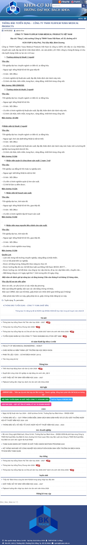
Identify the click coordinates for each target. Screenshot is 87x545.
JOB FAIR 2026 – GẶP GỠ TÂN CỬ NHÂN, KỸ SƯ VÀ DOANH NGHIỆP (26, 404)
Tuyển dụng (8, 300)
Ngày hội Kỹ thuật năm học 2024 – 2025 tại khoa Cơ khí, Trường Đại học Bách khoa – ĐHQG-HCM (38, 413)
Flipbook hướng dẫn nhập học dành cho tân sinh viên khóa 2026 (26, 382)
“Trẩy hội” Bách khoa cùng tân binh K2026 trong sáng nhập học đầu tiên (28, 479)
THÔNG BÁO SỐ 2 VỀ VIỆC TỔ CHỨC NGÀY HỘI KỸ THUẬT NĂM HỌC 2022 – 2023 (33, 425)
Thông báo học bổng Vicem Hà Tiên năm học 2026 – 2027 (24, 322)
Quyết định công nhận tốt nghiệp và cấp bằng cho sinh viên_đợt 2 (26, 373)
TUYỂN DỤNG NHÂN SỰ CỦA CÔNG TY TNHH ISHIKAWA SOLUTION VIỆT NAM (32, 336)
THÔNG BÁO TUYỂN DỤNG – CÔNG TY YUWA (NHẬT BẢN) (26, 305)
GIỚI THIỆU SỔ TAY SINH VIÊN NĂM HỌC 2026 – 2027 (23, 377)
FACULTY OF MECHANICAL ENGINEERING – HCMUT (22, 346)
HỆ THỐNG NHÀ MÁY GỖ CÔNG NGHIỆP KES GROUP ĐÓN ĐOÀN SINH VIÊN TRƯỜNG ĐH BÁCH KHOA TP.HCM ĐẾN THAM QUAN (40, 449)
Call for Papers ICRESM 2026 (61, 399)
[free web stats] (43, 497)
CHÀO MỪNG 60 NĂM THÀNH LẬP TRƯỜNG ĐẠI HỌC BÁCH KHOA (27, 350)
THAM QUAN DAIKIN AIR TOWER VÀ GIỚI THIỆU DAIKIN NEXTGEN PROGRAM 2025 (34, 444)
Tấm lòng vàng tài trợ (10, 359)
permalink (20, 300)
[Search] (84, 6)
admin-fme (20, 30)
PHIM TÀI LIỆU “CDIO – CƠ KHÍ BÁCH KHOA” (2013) (22, 354)
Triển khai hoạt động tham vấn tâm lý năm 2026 (20, 368)
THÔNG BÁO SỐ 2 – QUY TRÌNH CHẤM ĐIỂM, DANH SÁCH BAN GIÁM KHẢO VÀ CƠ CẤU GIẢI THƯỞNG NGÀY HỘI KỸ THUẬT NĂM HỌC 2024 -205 (42, 418)
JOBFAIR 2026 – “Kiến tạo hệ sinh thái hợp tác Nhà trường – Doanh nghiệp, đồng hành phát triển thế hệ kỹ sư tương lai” (43, 393)
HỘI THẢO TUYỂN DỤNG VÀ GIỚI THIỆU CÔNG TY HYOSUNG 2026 (25, 399)
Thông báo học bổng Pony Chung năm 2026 (19, 327)
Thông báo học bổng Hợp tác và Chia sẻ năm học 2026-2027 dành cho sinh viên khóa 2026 (36, 331)
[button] (80, 19)
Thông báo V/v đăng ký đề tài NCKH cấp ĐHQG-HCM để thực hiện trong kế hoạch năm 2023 (49, 311)
